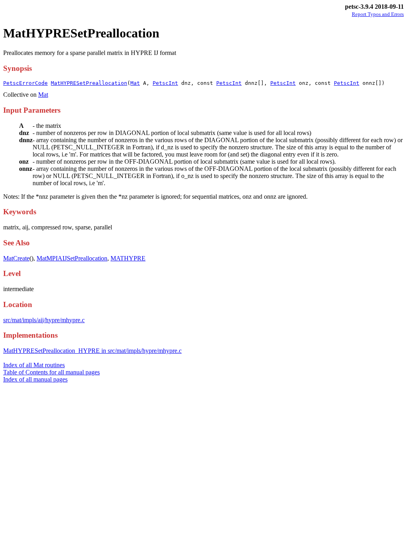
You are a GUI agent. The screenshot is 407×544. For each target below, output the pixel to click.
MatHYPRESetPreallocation (89, 83)
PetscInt (165, 83)
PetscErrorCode (25, 83)
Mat (135, 83)
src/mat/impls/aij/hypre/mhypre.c (44, 320)
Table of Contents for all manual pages (51, 372)
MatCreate (16, 258)
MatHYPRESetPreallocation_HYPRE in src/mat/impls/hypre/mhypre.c (92, 350)
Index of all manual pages (35, 379)
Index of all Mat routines (34, 365)
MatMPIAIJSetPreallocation (72, 258)
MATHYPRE (127, 258)
